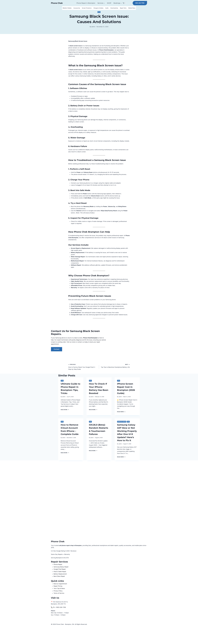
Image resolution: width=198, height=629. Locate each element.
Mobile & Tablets (67, 8)
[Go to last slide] (62, 384)
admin (93, 30)
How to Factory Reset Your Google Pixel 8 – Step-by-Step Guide (82, 371)
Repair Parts (123, 8)
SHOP (109, 3)
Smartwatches (114, 8)
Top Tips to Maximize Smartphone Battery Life (115, 370)
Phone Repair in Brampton (85, 3)
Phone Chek (89, 279)
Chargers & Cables (98, 8)
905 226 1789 (139, 3)
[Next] (71, 384)
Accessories (76, 8)
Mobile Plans (131, 8)
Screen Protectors (87, 8)
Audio (107, 8)
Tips (99, 15)
